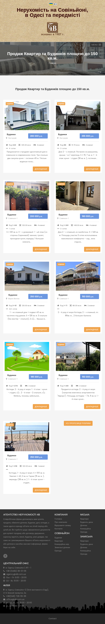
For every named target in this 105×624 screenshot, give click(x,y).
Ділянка (83, 525)
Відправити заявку (63, 525)
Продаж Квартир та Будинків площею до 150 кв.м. (52, 89)
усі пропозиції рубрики (78, 423)
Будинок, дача (86, 522)
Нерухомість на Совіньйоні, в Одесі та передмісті (52, 12)
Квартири (59, 541)
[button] (96, 44)
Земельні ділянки (62, 547)
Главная (52, 63)
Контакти (58, 528)
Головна (58, 518)
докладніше (41, 169)
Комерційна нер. (62, 544)
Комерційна (85, 528)
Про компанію (61, 522)
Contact (53, 618)
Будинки (11, 134)
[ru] (55, 3)
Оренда (58, 550)
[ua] (51, 3)
